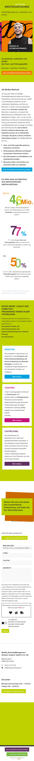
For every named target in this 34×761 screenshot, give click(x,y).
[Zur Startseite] (17, 758)
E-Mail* (5, 553)
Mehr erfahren (17, 377)
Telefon (6, 560)
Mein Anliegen (8, 546)
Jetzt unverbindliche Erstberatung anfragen (17, 749)
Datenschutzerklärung (17, 622)
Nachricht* (7, 568)
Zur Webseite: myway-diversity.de (14, 691)
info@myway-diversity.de (13, 668)
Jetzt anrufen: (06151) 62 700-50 (18, 754)
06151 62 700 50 (10, 665)
